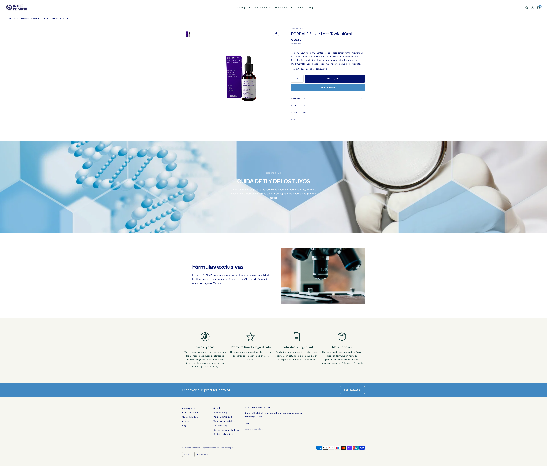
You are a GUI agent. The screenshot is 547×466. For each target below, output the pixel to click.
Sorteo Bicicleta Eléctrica (226, 430)
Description (298, 98)
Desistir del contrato (223, 434)
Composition (299, 112)
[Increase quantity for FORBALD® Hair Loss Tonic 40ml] (301, 78)
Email (247, 423)
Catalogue (242, 7)
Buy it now (328, 87)
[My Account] (532, 7)
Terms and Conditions (224, 421)
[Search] (527, 7)
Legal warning (220, 425)
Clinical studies (281, 7)
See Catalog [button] (352, 390)
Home (8, 18)
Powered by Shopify (225, 447)
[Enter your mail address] (299, 429)
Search (217, 408)
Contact (300, 7)
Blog (311, 7)
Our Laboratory (262, 7)
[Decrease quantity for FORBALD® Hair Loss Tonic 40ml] (293, 78)
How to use (298, 105)
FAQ (293, 119)
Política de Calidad (222, 416)
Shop (16, 18)
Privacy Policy (220, 412)
